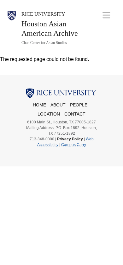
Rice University (43, 14)
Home (39, 105)
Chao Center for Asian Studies (44, 43)
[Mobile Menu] (106, 14)
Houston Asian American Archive (49, 28)
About (58, 105)
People (78, 105)
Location (49, 114)
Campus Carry (73, 145)
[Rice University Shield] (11, 27)
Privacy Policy (70, 139)
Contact (74, 114)
